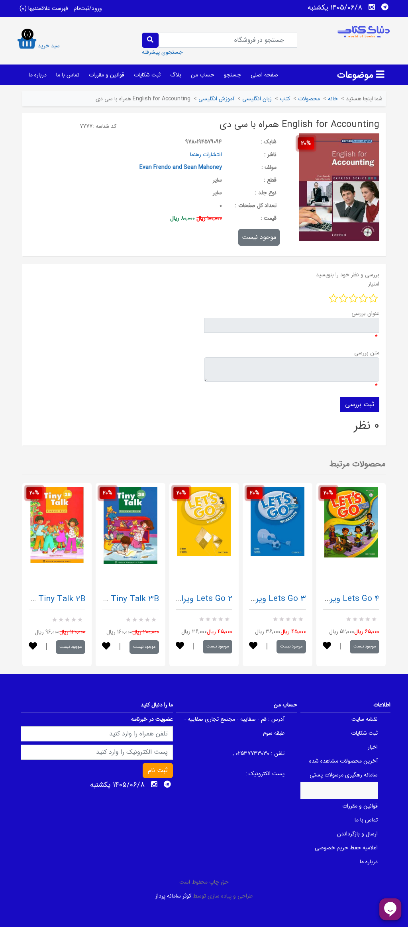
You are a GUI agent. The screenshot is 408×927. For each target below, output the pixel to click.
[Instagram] (372, 7)
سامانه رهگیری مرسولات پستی (344, 775)
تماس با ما (67, 74)
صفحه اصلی (264, 74)
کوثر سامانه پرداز (173, 896)
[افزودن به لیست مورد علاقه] (33, 646)
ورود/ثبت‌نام (88, 8)
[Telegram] (384, 7)
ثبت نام (158, 770)
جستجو (232, 74)
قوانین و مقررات (106, 74)
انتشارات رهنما (206, 154)
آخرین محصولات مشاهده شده (343, 761)
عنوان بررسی (365, 313)
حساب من (202, 74)
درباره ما (38, 74)
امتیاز (373, 284)
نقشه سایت (364, 719)
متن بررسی (366, 352)
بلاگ (175, 74)
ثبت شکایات (147, 74)
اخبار (373, 747)
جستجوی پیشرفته (162, 52)
